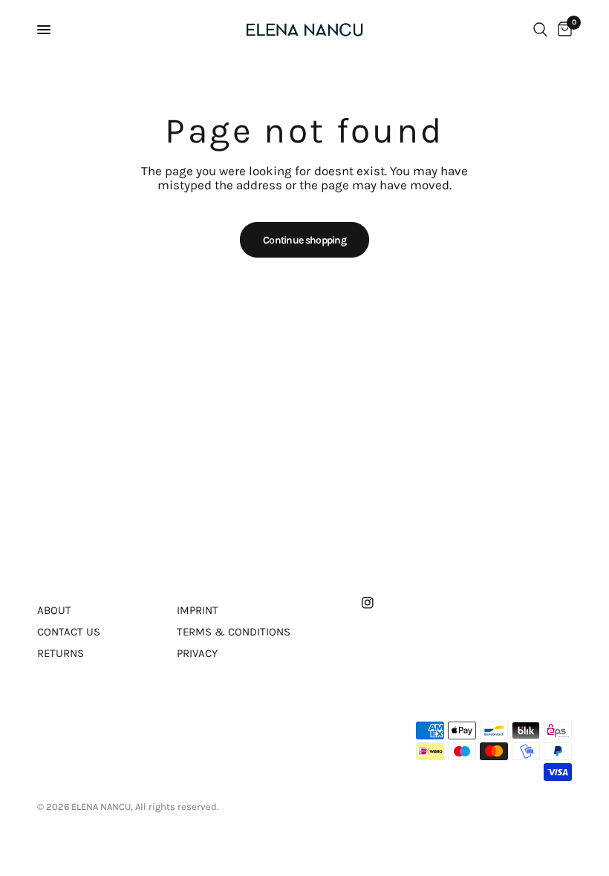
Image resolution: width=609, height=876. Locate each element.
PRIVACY (197, 653)
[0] (562, 29)
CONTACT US (68, 631)
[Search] (540, 29)
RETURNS (60, 653)
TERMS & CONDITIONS (233, 631)
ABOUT (54, 610)
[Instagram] (378, 602)
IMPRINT (197, 610)
